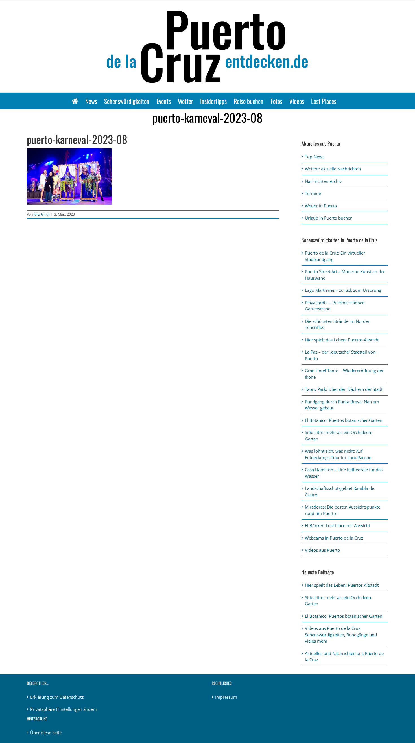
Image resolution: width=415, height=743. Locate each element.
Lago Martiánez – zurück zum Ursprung (343, 290)
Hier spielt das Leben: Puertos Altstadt (342, 340)
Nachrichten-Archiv (323, 181)
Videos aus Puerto (322, 550)
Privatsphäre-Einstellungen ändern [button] (63, 709)
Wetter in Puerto (321, 206)
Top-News (314, 156)
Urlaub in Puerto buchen (329, 218)
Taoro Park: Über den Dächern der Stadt (344, 389)
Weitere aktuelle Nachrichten (333, 169)
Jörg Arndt (41, 214)
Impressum (226, 697)
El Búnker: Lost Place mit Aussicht (337, 525)
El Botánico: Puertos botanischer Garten (343, 420)
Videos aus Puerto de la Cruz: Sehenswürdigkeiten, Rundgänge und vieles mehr (341, 634)
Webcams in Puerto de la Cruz (334, 538)
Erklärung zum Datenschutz (57, 697)
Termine (313, 193)
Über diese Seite (46, 732)
